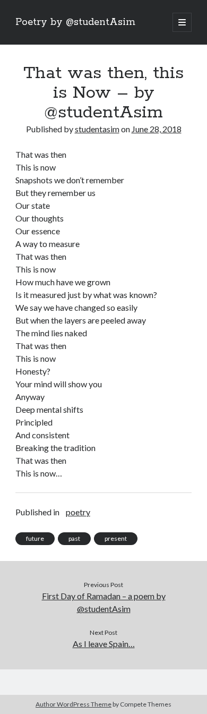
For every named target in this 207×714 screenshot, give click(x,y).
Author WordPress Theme (73, 704)
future (35, 538)
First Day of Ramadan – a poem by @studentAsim (104, 602)
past (74, 538)
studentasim (97, 129)
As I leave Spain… (104, 644)
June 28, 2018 (157, 129)
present (116, 538)
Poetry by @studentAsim (75, 22)
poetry (78, 512)
